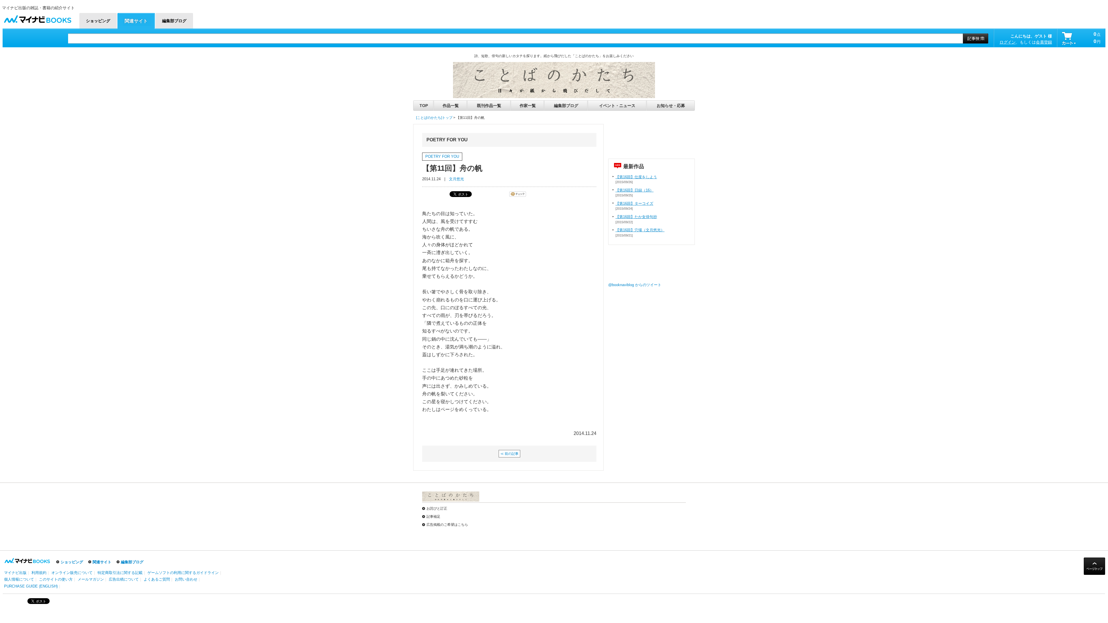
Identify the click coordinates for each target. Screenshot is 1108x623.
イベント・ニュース (617, 105)
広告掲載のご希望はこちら (447, 525)
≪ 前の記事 (509, 454)
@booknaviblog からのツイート (634, 285)
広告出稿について (124, 579)
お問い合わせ (186, 579)
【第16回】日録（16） (634, 190)
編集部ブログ (566, 105)
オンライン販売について (72, 573)
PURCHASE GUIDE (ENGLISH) (31, 586)
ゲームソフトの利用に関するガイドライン (183, 573)
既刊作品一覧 (489, 105)
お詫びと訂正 (436, 508)
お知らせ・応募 (671, 105)
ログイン (1008, 42)
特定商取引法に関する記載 (120, 573)
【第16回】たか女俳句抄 (636, 217)
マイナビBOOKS (37, 17)
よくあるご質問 (157, 579)
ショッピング (72, 562)
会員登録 (1044, 42)
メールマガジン (91, 579)
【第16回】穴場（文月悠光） (640, 230)
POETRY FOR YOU (442, 156)
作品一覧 (451, 105)
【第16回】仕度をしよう (636, 177)
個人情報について (19, 579)
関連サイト (102, 562)
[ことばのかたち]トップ (434, 118)
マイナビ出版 (15, 573)
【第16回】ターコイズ (634, 203)
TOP (424, 105)
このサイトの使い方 (56, 579)
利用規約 (38, 573)
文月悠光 (456, 179)
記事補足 (433, 517)
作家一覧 (528, 105)
